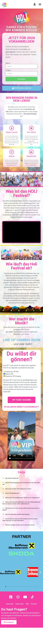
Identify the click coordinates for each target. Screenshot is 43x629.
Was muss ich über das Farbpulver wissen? (18, 489)
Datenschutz (19, 604)
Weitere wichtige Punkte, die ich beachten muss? (20, 525)
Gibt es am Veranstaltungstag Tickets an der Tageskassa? (22, 497)
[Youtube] (25, 597)
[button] (40, 4)
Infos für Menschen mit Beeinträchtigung (17, 514)
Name (8, 63)
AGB (27, 604)
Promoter (34, 604)
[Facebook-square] (10, 597)
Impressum (9, 604)
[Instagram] (18, 597)
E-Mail (8, 70)
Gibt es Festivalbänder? (12, 493)
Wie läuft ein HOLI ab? (12, 478)
